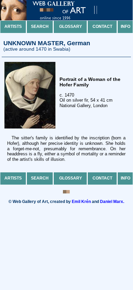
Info (125, 26)
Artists (13, 26)
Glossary (70, 26)
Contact (102, 26)
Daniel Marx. (112, 201)
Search (40, 26)
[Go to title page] (54, 18)
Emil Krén (81, 201)
